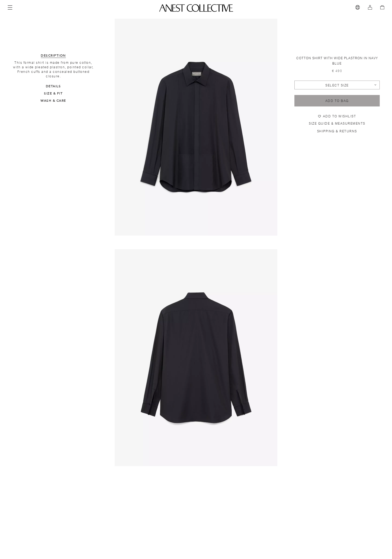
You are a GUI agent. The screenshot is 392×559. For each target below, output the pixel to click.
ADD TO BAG (337, 101)
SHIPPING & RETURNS (337, 131)
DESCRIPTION (53, 55)
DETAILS (53, 86)
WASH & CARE (53, 100)
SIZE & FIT (53, 93)
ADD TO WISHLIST (339, 116)
